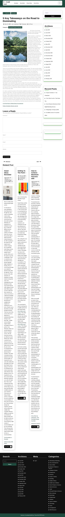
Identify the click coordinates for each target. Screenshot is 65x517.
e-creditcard (16, 24)
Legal (51, 489)
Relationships (52, 497)
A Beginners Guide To (35, 423)
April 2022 (48, 49)
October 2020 (48, 58)
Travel (51, 505)
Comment (5, 115)
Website (4, 149)
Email (4, 142)
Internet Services (53, 486)
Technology (52, 503)
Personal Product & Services (15, 27)
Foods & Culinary (53, 476)
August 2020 (48, 64)
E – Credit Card (6, 13)
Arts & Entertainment (54, 462)
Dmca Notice (22, 3)
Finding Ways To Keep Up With (52, 109)
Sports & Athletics (53, 501)
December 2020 (49, 52)
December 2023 (49, 38)
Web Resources (53, 509)
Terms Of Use (36, 3)
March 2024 (48, 35)
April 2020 (48, 75)
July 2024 (48, 29)
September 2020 (49, 61)
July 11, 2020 (8, 24)
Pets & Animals (53, 493)
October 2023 (48, 41)
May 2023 (48, 44)
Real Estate (52, 495)
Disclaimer (16, 3)
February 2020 (49, 78)
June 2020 (48, 70)
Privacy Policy (29, 3)
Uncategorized (53, 507)
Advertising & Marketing (55, 460)
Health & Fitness (53, 480)
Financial (51, 474)
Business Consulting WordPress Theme (29, 515)
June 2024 (48, 32)
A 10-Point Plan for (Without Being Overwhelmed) (13, 103)
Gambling (52, 478)
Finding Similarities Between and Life (10, 106)
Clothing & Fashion (53, 470)
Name (4, 135)
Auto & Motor (52, 464)
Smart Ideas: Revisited (7, 173)
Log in (35, 460)
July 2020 (48, 67)
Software (51, 499)
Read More (8, 447)
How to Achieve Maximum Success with (35, 174)
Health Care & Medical (54, 482)
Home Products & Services (55, 484)
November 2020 (49, 55)
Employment (52, 472)
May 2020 (48, 72)
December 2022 (49, 47)
